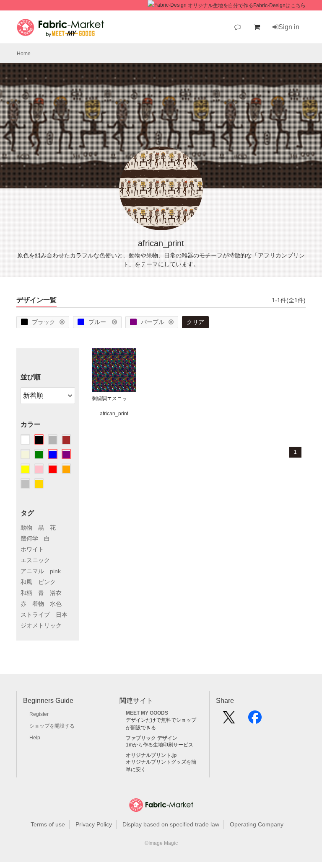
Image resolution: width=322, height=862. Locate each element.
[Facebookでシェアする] (255, 720)
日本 (62, 614)
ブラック (43, 322)
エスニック (35, 560)
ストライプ (35, 614)
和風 (26, 582)
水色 (56, 603)
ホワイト (32, 549)
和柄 (26, 592)
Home (24, 54)
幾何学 (29, 538)
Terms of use (48, 824)
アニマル (32, 571)
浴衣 (56, 592)
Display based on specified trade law (170, 824)
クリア (195, 322)
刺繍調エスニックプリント (114, 398)
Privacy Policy (93, 824)
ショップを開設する (52, 726)
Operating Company (256, 824)
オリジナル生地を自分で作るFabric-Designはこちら (247, 5)
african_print (114, 414)
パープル (152, 322)
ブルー (98, 322)
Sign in (288, 27)
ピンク (47, 582)
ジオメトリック (41, 625)
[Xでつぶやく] (229, 720)
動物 (26, 527)
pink (55, 571)
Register (39, 714)
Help (34, 738)
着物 (38, 603)
